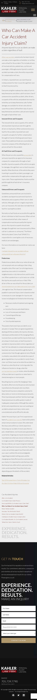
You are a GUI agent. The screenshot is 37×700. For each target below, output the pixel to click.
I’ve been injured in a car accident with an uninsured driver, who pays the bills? (15, 252)
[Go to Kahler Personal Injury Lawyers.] (3, 20)
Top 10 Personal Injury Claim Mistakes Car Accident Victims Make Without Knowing (16, 481)
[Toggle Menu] (34, 15)
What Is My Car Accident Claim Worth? (12, 514)
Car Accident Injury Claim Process (11, 500)
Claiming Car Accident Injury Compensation (13, 517)
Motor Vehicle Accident (10, 20)
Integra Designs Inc (22, 691)
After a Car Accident (7, 498)
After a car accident (8, 57)
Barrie (4, 678)
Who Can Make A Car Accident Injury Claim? (15, 506)
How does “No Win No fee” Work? (11, 511)
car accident (28, 155)
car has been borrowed (9, 371)
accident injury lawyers (14, 420)
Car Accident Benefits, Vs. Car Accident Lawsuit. (15, 519)
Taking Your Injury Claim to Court (11, 522)
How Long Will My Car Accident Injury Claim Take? (15, 503)
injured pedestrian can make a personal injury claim (18, 286)
